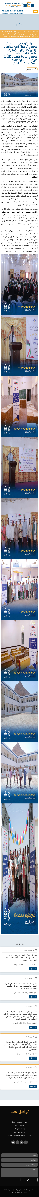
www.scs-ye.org (19, 1132)
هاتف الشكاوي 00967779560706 (19, 1135)
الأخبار (29, 31)
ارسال (29, 1180)
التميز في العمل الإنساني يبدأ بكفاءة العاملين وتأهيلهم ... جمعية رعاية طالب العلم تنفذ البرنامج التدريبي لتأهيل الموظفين (20, 1045)
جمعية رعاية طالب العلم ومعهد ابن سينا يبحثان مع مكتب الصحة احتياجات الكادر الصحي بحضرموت (20, 957)
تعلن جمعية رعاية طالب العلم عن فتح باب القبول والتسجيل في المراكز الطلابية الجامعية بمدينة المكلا (20, 986)
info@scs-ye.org (19, 1128)
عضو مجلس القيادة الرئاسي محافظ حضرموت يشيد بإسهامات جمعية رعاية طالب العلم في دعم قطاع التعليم (21, 1075)
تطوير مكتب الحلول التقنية (19, 1192)
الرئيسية (35, 31)
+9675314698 (19, 1125)
